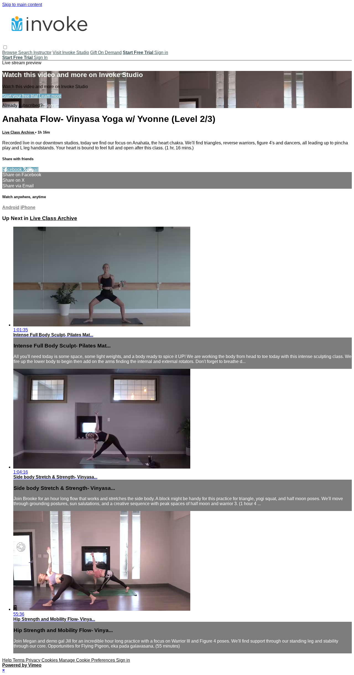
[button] (5, 47)
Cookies (50, 660)
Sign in (161, 52)
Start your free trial (20, 96)
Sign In (41, 57)
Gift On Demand (106, 52)
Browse (10, 52)
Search (25, 52)
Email (32, 169)
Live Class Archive (18, 132)
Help (7, 660)
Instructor (42, 52)
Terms (19, 660)
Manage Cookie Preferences (87, 660)
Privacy (33, 660)
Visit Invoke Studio (71, 52)
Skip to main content (22, 4)
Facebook (12, 169)
